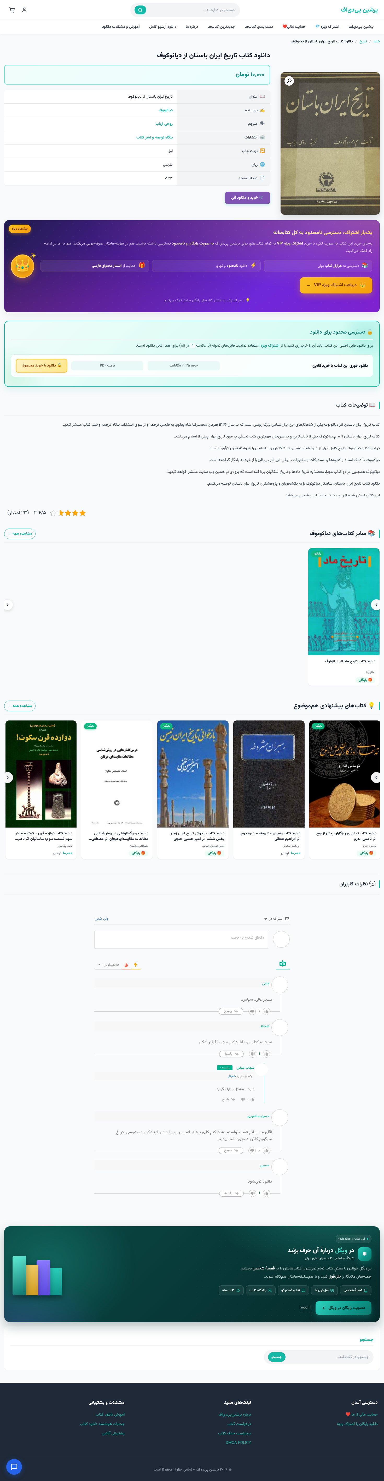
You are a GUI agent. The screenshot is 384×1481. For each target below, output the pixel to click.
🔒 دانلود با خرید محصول (42, 366)
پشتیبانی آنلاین (113, 1433)
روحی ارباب (164, 124)
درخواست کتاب (239, 1424)
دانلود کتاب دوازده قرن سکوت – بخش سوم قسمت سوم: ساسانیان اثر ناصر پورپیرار (194, 839)
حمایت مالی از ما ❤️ (362, 1415)
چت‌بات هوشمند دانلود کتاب (102, 1424)
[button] (289, 81)
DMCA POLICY (238, 1443)
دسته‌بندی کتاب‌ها (259, 27)
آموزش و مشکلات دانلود (121, 27)
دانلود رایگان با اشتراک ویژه (357, 1424)
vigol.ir (306, 1307)
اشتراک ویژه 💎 (327, 27)
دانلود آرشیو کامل (162, 27)
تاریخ (363, 42)
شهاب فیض (245, 1068)
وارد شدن (102, 919)
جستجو (276, 1357)
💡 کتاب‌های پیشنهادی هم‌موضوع (334, 706)
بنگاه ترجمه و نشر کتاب (154, 138)
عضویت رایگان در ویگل (347, 1308)
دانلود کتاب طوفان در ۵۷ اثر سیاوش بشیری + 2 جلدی (44, 836)
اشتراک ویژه (270, 345)
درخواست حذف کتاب (234, 1433)
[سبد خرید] (11, 9)
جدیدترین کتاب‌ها (221, 27)
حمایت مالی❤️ (294, 27)
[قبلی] (376, 604)
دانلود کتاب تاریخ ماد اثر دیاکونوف (350, 661)
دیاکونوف (166, 110)
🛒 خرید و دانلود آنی (247, 198)
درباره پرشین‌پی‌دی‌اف (234, 1415)
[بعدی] (7, 604)
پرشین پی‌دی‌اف (359, 10)
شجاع (232, 1076)
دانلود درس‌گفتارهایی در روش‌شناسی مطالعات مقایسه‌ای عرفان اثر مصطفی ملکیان (270, 839)
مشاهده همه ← (20, 533)
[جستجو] (140, 9)
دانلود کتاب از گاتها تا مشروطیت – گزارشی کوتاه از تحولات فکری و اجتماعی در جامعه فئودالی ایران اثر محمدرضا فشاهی (116, 839)
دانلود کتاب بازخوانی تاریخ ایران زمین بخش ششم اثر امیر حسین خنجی (347, 836)
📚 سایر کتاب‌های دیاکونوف (342, 533)
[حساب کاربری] (24, 9)
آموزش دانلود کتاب (110, 1415)
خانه (377, 42)
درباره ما (192, 27)
